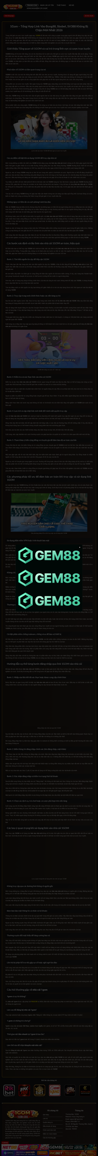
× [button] (79, 547)
